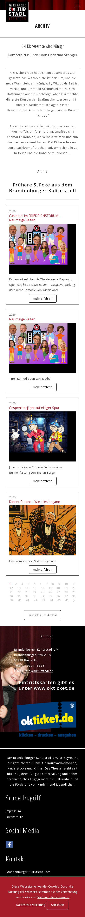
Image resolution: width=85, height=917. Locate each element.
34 (42, 596)
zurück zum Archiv (42, 615)
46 (66, 600)
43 (43, 600)
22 (19, 592)
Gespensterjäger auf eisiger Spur (34, 408)
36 (58, 596)
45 (59, 600)
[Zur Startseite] (17, 12)
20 (74, 588)
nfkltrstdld (38, 671)
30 (11, 596)
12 (11, 588)
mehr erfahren (42, 298)
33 (34, 596)
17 (50, 588)
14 (26, 588)
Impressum (13, 811)
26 (50, 592)
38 (74, 596)
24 (34, 592)
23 (26, 592)
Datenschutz (14, 817)
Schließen (57, 905)
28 (66, 592)
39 (12, 600)
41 (27, 600)
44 (51, 600)
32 (26, 596)
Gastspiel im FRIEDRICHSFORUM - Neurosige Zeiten (34, 218)
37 (66, 596)
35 (50, 596)
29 (74, 592)
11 (74, 584)
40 (19, 600)
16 (42, 588)
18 (58, 588)
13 (19, 588)
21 (11, 592)
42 (35, 600)
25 (42, 592)
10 (66, 584)
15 (34, 588)
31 (19, 596)
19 (66, 588)
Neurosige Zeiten (22, 319)
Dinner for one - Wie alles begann (34, 502)
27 (58, 592)
